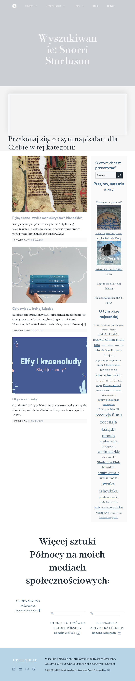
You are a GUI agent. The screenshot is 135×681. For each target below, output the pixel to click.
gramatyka (119, 346)
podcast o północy (109, 405)
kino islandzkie (108, 375)
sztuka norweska (108, 497)
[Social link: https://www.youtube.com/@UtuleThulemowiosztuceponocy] (28, 669)
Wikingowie (102, 513)
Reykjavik (107, 447)
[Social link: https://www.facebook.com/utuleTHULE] (15, 669)
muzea (118, 390)
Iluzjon (109, 355)
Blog (95, 6)
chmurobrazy (109, 329)
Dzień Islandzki (108, 334)
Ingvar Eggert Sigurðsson (108, 360)
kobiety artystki (101, 381)
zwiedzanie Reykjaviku (108, 518)
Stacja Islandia (109, 457)
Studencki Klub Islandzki (108, 465)
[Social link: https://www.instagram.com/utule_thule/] (21, 669)
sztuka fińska (109, 478)
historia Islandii (105, 350)
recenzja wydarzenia (109, 439)
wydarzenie (116, 513)
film (97, 345)
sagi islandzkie (108, 452)
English (110, 6)
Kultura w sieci (112, 385)
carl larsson (117, 325)
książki (99, 386)
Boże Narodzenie (103, 325)
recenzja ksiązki (108, 425)
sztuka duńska (108, 473)
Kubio (106, 669)
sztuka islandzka (108, 487)
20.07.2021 (37, 240)
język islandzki (108, 369)
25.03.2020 (37, 421)
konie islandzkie (115, 381)
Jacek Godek (113, 365)
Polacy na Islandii (108, 409)
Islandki (100, 365)
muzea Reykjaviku (108, 395)
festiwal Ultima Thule (108, 340)
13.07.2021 (36, 330)
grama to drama (107, 345)
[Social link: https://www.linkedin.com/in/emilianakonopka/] (35, 669)
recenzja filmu (108, 415)
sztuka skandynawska (109, 502)
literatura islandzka (105, 390)
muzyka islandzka (108, 400)
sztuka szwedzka (108, 507)
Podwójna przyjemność (109, 202)
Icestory (118, 350)
